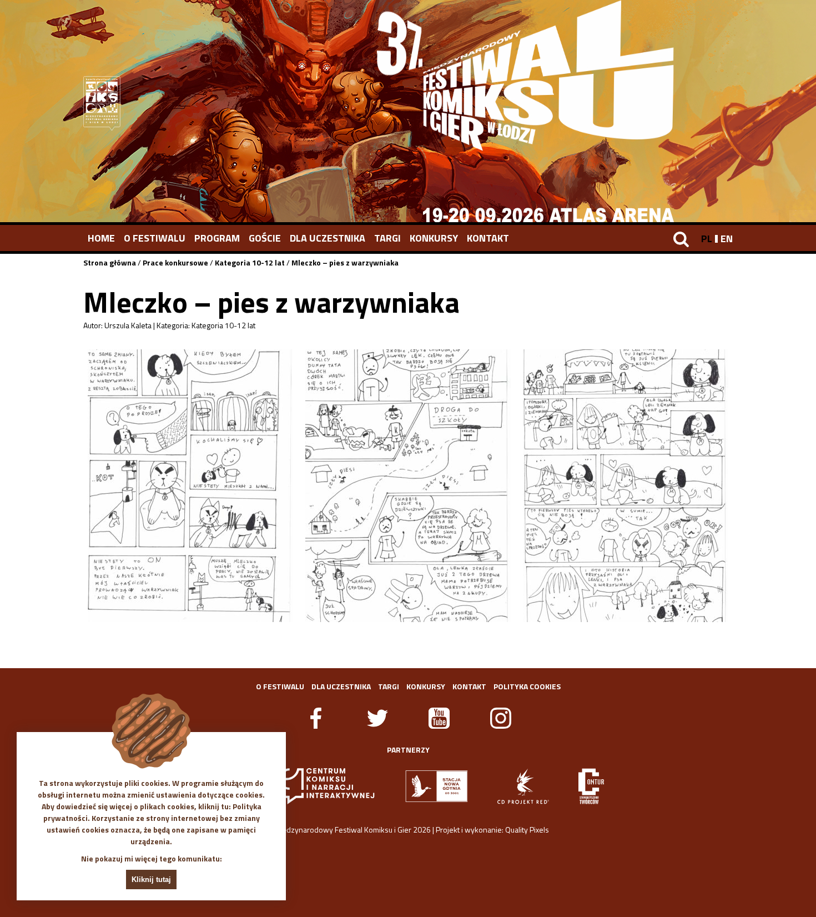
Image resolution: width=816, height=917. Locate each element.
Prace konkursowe (175, 262)
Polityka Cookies (527, 686)
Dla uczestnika (327, 237)
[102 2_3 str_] (408, 485)
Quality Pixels (527, 829)
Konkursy (434, 237)
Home (101, 237)
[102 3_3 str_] (625, 485)
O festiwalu (154, 237)
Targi (387, 237)
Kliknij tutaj (151, 879)
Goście (265, 237)
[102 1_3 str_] (190, 485)
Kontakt (488, 237)
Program (217, 237)
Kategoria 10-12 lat (250, 262)
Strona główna (109, 262)
